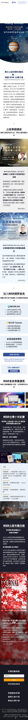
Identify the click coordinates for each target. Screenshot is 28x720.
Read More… (21, 208)
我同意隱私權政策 (14, 684)
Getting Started (22, 2)
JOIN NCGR (14, 355)
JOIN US (14, 39)
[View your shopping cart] (15, 2)
